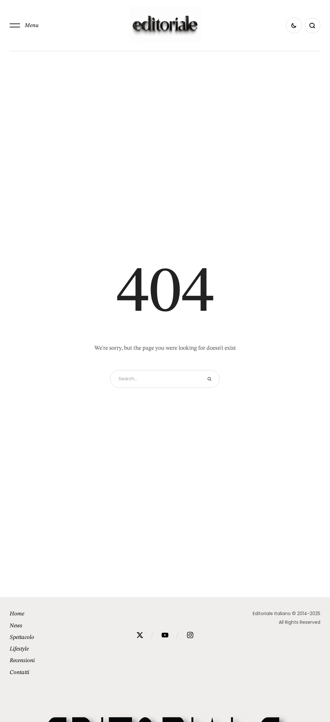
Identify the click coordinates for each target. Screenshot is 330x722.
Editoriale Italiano (272, 613)
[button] (24, 25)
